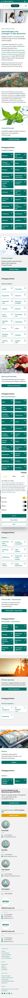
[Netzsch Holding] (2, 1)
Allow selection (14, 519)
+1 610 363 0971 (8, 916)
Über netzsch (4, 948)
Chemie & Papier (6, 52)
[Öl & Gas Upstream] (10, 75)
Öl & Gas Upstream (12, 54)
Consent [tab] (5, 476)
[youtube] (4, 993)
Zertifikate (4, 969)
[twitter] (11, 993)
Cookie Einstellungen (7, 977)
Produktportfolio (18, 91)
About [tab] (23, 476)
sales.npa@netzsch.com (10, 837)
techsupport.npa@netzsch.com (12, 876)
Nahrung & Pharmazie (18, 52)
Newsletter (4, 990)
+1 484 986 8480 (8, 893)
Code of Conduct (6, 976)
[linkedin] (2, 993)
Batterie (14, 762)
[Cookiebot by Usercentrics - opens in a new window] (21, 473)
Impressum (4, 983)
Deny (14, 524)
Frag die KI (16, 5)
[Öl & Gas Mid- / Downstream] (3, 76)
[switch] (25, 502)
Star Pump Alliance (6, 958)
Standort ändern (14, 815)
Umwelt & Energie (19, 50)
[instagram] (7, 993)
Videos (3, 966)
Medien (3, 961)
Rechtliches (4, 973)
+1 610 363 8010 (8, 835)
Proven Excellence (18, 100)
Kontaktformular (14, 803)
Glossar (3, 951)
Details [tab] (14, 476)
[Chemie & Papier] (20, 75)
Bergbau (4, 54)
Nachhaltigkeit (5, 956)
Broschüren (4, 964)
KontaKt (3, 986)
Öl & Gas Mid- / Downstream (14, 610)
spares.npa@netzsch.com (10, 856)
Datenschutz (4, 979)
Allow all (14, 515)
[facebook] (9, 993)
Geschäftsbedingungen (7, 981)
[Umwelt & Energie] (9, 81)
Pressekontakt (5, 953)
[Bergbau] (23, 79)
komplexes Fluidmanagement (12, 45)
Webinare (4, 968)
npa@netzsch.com (8, 918)
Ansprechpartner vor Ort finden (10, 989)
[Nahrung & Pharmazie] (19, 83)
